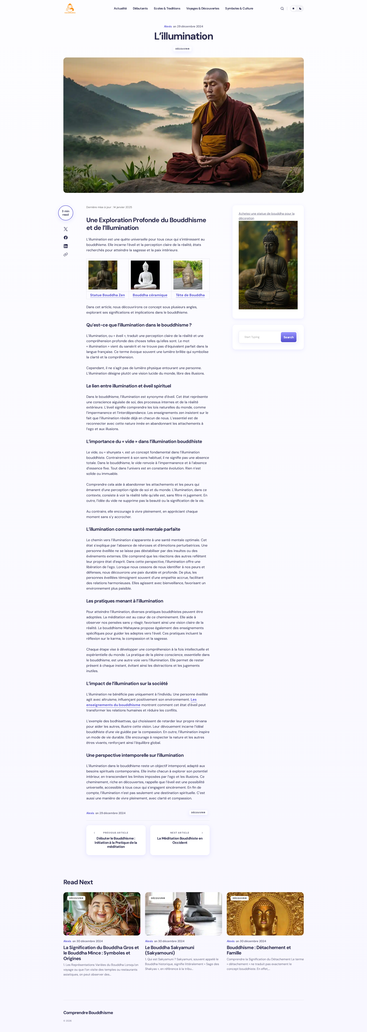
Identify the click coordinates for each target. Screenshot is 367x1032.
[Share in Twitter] (65, 229)
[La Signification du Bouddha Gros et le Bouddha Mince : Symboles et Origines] (101, 914)
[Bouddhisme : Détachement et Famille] (265, 914)
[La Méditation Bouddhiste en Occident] (180, 840)
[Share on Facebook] (65, 237)
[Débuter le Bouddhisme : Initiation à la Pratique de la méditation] (116, 840)
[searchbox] (259, 337)
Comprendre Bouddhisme (88, 1012)
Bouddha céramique (150, 295)
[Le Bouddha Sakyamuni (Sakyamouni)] (183, 914)
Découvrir (183, 48)
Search (289, 337)
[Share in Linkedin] (65, 246)
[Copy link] (65, 254)
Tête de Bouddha (190, 295)
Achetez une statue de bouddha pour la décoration (267, 216)
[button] (282, 8)
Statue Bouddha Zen (107, 295)
